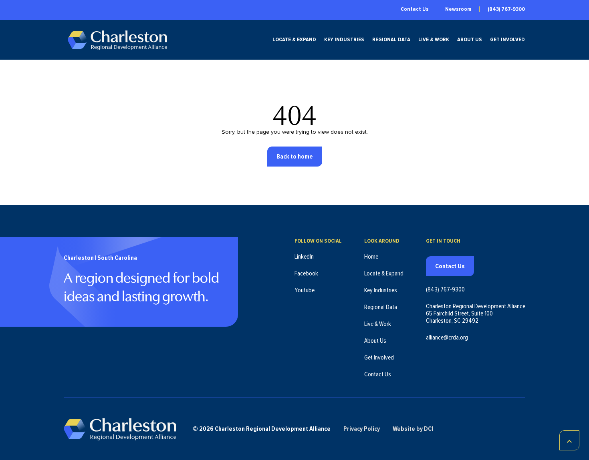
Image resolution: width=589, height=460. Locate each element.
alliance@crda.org (447, 337)
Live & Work (433, 39)
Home (371, 256)
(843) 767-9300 (506, 9)
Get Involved (507, 39)
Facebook (306, 273)
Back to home (294, 156)
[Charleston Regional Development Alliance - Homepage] (117, 39)
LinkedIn (304, 256)
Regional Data (391, 39)
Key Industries (344, 39)
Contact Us (415, 9)
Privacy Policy (361, 429)
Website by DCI (413, 429)
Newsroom (458, 9)
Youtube (304, 290)
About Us (469, 39)
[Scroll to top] (569, 440)
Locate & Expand (294, 39)
